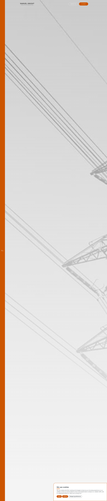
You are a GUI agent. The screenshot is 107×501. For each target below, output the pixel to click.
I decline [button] (65, 496)
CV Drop (83, 4)
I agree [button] (59, 496)
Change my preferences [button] (75, 496)
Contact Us (73, 4)
